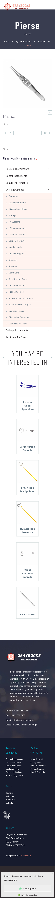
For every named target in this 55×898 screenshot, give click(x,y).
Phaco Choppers (17, 253)
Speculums (14, 272)
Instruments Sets (17, 285)
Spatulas (13, 266)
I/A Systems (14, 221)
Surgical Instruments (17, 168)
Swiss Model (27, 614)
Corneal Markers (17, 240)
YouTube (9, 793)
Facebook (10, 799)
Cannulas (13, 196)
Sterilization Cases (18, 279)
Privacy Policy (35, 762)
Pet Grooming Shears (17, 337)
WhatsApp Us (29, 888)
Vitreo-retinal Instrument (21, 298)
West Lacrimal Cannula (27, 573)
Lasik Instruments (17, 202)
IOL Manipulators (17, 228)
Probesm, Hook (16, 291)
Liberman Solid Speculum (27, 406)
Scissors (12, 259)
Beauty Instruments (17, 182)
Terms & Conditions (38, 765)
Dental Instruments (16, 175)
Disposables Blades (18, 209)
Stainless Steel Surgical (20, 304)
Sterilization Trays (18, 323)
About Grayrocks (37, 759)
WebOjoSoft (26, 855)
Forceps (12, 215)
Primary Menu (49, 7)
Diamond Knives (16, 310)
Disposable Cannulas (19, 317)
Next (46, 133)
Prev (9, 133)
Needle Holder (16, 247)
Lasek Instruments (18, 234)
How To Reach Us (37, 772)
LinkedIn (9, 803)
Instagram (10, 796)
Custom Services (37, 769)
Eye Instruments (15, 189)
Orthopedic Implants (17, 330)
